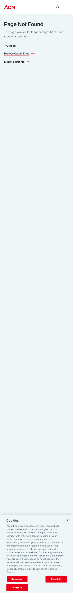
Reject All (56, 579)
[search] (58, 7)
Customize (16, 579)
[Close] (67, 520)
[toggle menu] (67, 7)
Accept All (17, 587)
